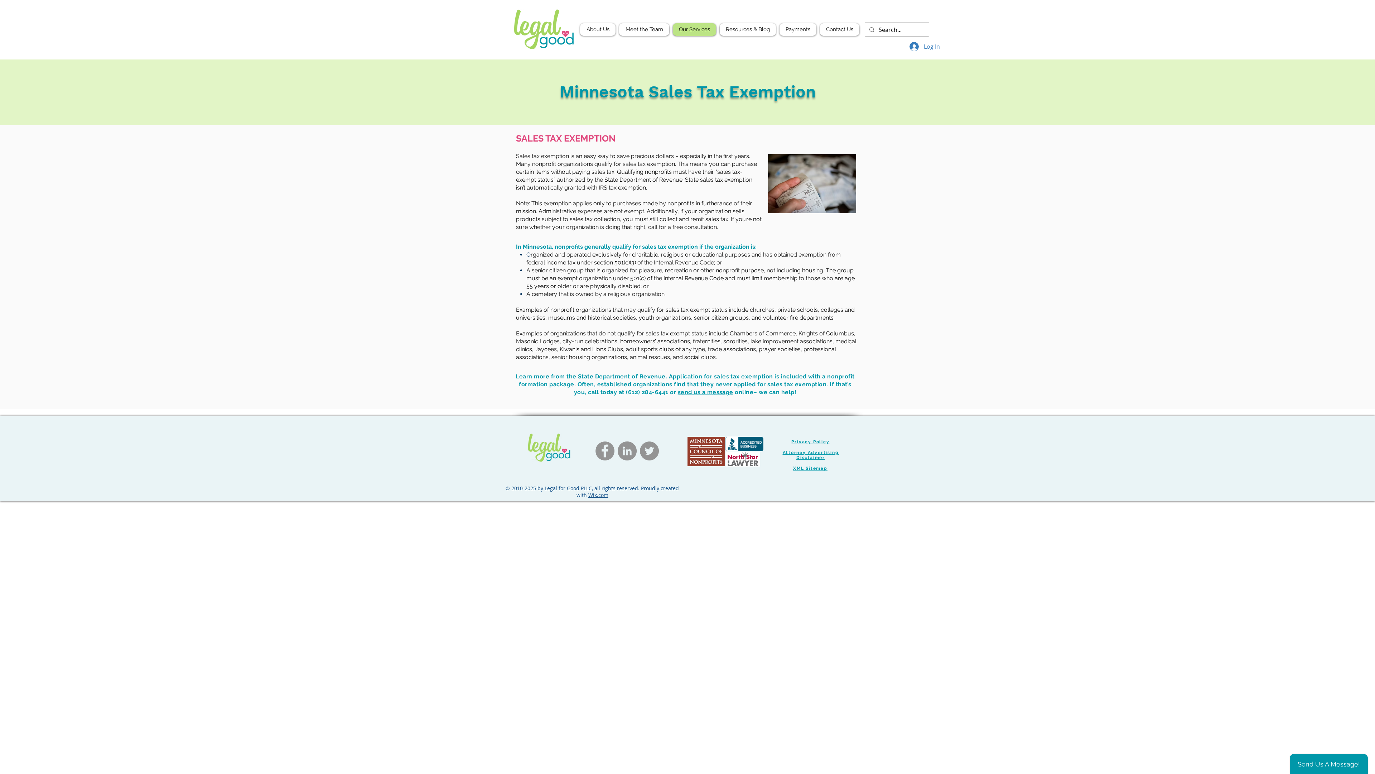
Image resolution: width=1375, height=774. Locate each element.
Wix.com (598, 495)
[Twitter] (649, 450)
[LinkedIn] (627, 450)
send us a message (705, 392)
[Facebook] (604, 450)
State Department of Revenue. (622, 376)
